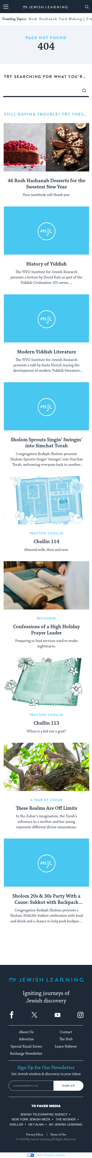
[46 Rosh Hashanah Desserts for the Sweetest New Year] (46, 147)
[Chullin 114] (46, 500)
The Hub (66, 1039)
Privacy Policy (34, 1134)
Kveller (16, 1124)
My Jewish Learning (65, 1124)
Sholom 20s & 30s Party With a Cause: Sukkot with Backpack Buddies (46, 899)
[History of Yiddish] (46, 230)
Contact (66, 1032)
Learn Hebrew (66, 1046)
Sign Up (68, 1086)
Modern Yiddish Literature (46, 352)
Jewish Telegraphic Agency (43, 1114)
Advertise (26, 1039)
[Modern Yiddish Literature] (46, 318)
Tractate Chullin (46, 533)
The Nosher (66, 1119)
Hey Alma (36, 1124)
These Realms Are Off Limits (46, 808)
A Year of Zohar (46, 800)
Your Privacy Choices (50, 1155)
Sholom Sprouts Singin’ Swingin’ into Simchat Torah (46, 443)
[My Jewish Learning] (46, 983)
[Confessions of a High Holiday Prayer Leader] (46, 585)
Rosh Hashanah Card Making (55, 19)
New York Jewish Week (31, 1119)
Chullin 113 (46, 723)
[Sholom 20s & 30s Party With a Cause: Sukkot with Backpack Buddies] (46, 863)
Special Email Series (26, 1046)
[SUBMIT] (84, 91)
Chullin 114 (46, 542)
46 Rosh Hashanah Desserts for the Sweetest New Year (46, 184)
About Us (26, 1032)
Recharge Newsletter (26, 1053)
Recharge (46, 618)
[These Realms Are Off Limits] (46, 767)
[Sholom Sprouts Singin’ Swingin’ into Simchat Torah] (46, 406)
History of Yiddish (46, 264)
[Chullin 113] (46, 682)
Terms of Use (58, 1134)
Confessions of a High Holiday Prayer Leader (46, 630)
